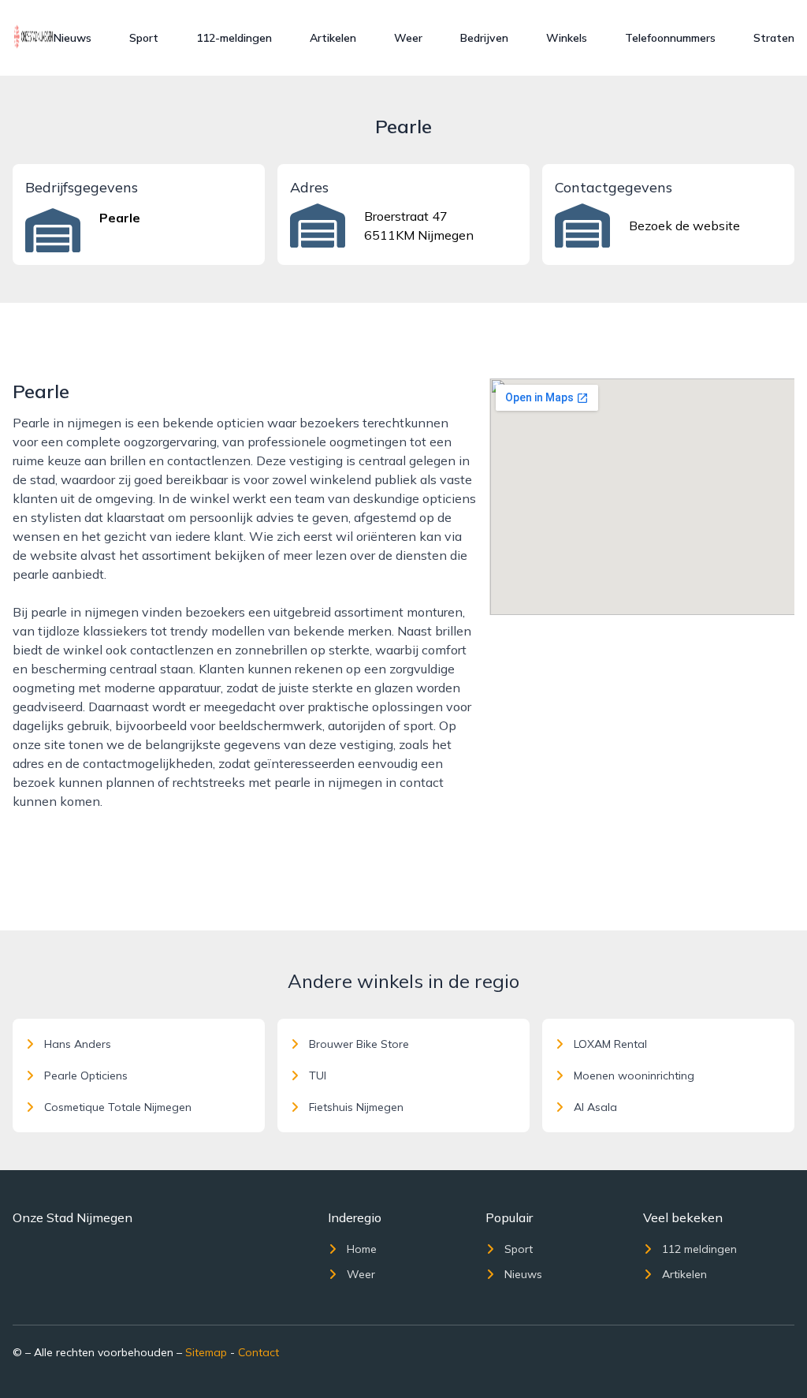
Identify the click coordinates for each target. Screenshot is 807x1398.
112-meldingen (234, 38)
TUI (317, 1075)
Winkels (566, 38)
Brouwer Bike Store (359, 1044)
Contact (258, 1352)
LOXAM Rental (610, 1044)
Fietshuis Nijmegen (356, 1107)
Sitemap (206, 1352)
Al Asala (595, 1107)
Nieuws (72, 38)
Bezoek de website (684, 225)
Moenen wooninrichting (634, 1075)
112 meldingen (699, 1249)
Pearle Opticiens (86, 1075)
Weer (408, 38)
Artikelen (333, 38)
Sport (143, 38)
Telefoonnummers (670, 38)
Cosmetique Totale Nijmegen (118, 1107)
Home (362, 1249)
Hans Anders (77, 1044)
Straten (773, 38)
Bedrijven (484, 38)
